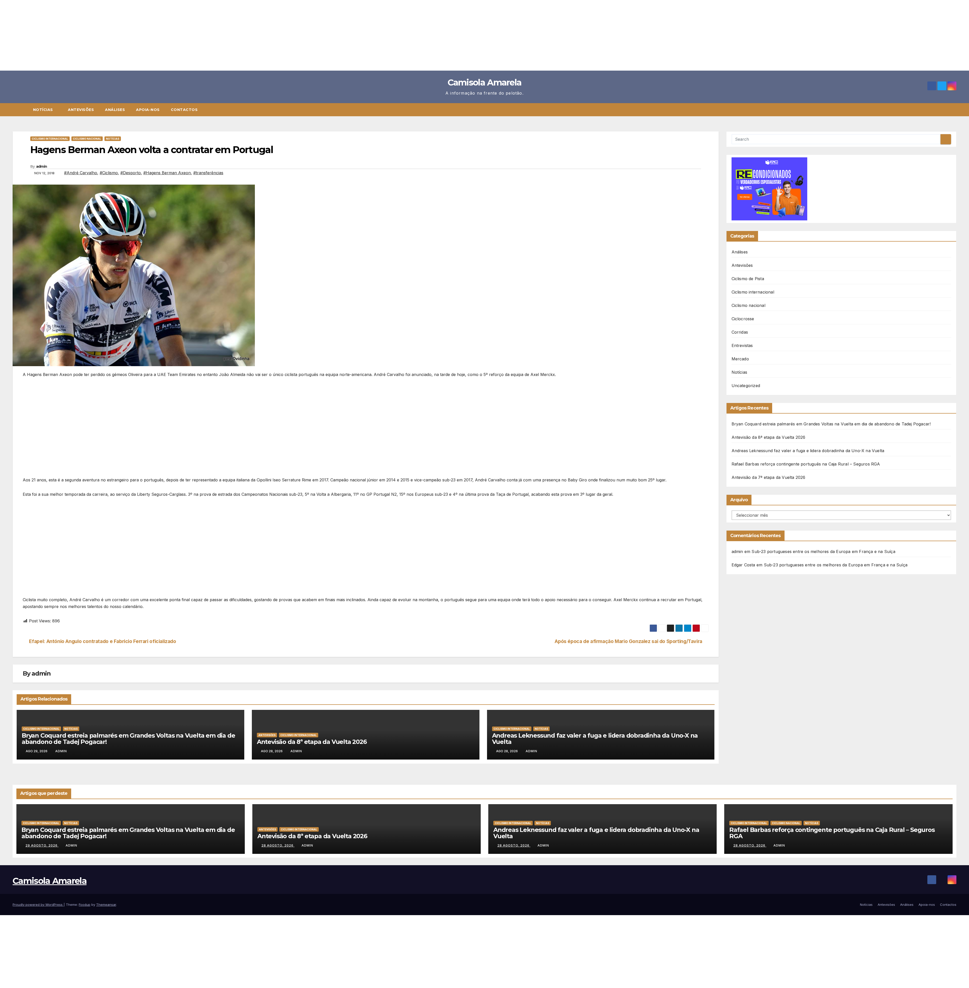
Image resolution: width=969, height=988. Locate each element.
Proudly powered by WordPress (38, 905)
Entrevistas (742, 345)
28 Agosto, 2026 (277, 845)
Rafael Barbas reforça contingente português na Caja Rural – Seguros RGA (806, 464)
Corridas (740, 332)
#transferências (208, 172)
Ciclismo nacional (87, 138)
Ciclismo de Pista (748, 278)
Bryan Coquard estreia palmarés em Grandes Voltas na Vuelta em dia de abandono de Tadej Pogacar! (128, 738)
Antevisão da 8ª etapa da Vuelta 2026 (312, 741)
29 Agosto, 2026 (42, 845)
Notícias (43, 109)
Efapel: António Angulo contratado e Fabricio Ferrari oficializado (102, 641)
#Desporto (130, 172)
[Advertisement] (151, 35)
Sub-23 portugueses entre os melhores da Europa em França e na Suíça (823, 551)
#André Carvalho (80, 172)
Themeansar (106, 905)
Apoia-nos (148, 109)
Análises (115, 109)
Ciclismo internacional (50, 138)
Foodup (84, 905)
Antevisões (81, 109)
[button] (954, 109)
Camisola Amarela (485, 82)
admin (41, 166)
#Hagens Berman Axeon (167, 172)
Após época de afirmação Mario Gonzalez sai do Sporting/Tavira (628, 641)
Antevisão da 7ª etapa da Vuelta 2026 (768, 477)
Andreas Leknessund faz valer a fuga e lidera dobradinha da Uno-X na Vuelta (595, 738)
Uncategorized (746, 385)
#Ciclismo (109, 172)
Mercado (740, 358)
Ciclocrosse (743, 318)
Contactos (184, 109)
